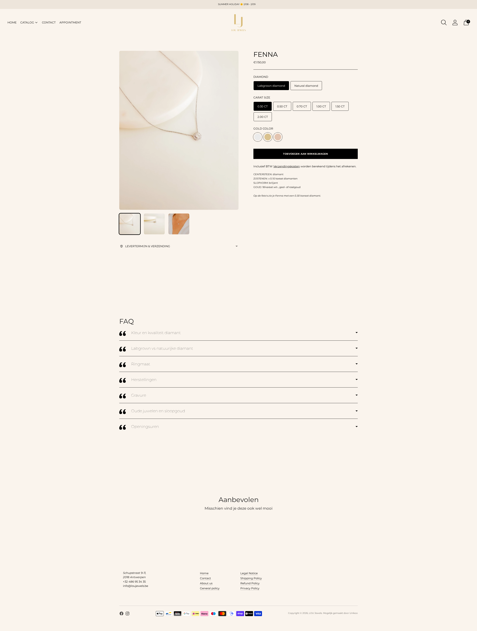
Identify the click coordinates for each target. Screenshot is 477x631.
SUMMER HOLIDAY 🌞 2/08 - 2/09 (236, 4)
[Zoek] (444, 22)
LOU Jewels (315, 613)
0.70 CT (302, 106)
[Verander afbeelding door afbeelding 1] (129, 223)
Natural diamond (306, 85)
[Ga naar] (455, 22)
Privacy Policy (249, 588)
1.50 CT (340, 106)
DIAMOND (260, 77)
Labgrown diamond (271, 85)
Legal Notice (249, 573)
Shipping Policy (251, 578)
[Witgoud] (257, 137)
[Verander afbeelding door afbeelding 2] (154, 223)
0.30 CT (263, 106)
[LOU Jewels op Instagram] (127, 614)
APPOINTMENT (70, 22)
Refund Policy (250, 583)
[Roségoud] (277, 137)
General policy (209, 588)
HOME (12, 22)
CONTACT (49, 22)
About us (206, 583)
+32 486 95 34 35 (134, 581)
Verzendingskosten (286, 166)
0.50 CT (282, 106)
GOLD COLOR (263, 128)
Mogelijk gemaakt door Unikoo (340, 613)
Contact (205, 578)
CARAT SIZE (261, 97)
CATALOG (27, 22)
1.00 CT (321, 106)
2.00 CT (263, 117)
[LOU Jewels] (238, 22)
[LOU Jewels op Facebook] (121, 614)
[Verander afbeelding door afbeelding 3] (178, 223)
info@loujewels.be (135, 586)
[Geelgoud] (267, 137)
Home (204, 573)
